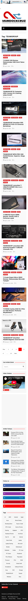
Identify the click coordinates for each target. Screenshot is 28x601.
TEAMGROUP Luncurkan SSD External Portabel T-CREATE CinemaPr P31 (13, 247)
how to (7, 537)
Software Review (19, 566)
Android (16, 517)
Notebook (7, 550)
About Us (4, 596)
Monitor (8, 547)
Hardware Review (9, 533)
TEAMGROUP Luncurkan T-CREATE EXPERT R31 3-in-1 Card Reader (12, 187)
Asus (7, 520)
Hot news (20, 533)
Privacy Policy (12, 598)
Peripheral (19, 553)
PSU (15, 560)
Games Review (19, 527)
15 (11, 353)
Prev (4, 349)
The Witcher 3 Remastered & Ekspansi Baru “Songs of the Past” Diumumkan (18, 471)
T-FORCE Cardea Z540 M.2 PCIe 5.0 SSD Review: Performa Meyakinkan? (14, 310)
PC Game (8, 553)
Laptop (20, 540)
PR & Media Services (13, 596)
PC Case (21, 550)
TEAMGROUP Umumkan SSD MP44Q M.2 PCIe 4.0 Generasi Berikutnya (13, 124)
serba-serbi (19, 563)
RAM (19, 211)
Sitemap (24, 598)
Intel (14, 537)
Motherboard (19, 547)
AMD (10, 517)
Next (15, 353)
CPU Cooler (8, 527)
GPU (22, 530)
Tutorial (20, 573)
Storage (5, 57)
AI (5, 517)
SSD (19, 55)
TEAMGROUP (9, 573)
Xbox (20, 576)
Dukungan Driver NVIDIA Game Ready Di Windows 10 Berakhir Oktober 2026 (17, 462)
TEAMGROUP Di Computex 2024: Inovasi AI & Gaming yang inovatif (12, 93)
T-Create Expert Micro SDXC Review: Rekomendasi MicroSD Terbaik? (14, 279)
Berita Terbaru (7, 55)
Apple (22, 517)
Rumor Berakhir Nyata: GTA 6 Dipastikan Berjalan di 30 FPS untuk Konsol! (18, 443)
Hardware (14, 55)
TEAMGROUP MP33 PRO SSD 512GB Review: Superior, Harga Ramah (14, 155)
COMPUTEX (14, 86)
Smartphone (8, 566)
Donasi (19, 598)
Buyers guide (19, 523)
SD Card (21, 180)
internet (21, 537)
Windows (9, 576)
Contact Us (4, 598)
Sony (6, 570)
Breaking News (8, 523)
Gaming (7, 530)
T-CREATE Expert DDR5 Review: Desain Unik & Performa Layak (11, 216)
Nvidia (14, 550)
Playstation (19, 556)
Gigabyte (15, 530)
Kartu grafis (9, 540)
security (8, 563)
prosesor (7, 560)
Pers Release (6, 88)
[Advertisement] (14, 410)
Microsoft (20, 543)
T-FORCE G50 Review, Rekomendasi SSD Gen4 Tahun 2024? (13, 62)
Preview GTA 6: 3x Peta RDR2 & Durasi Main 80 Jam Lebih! (17, 434)
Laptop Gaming (9, 543)
